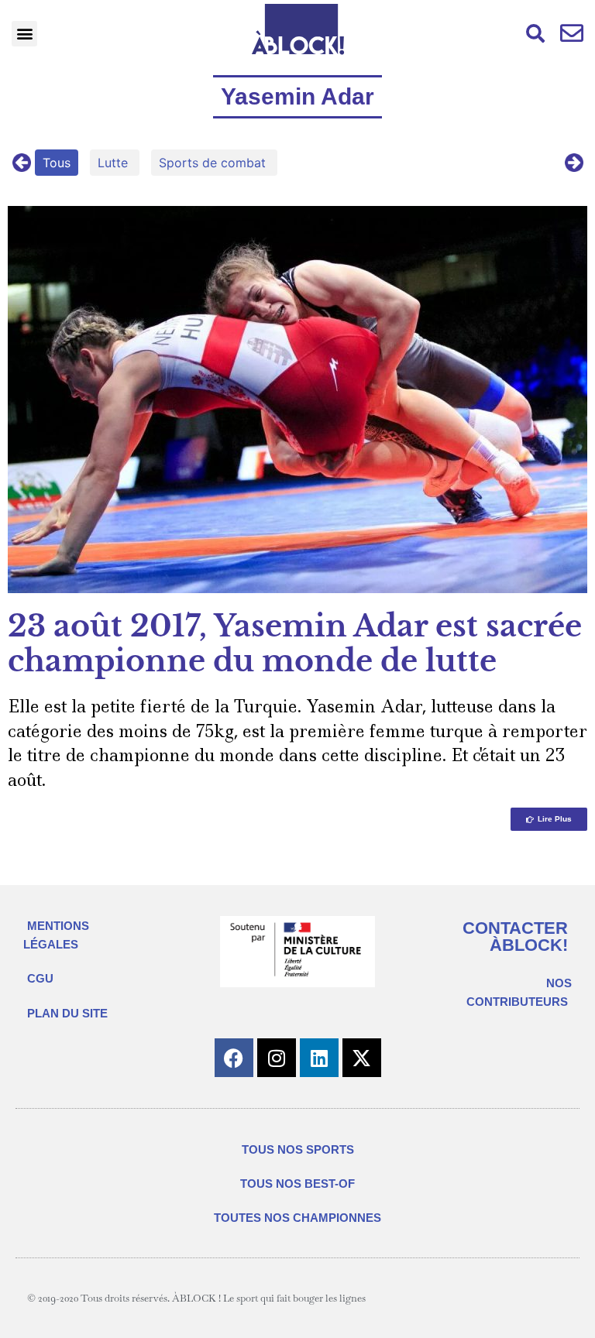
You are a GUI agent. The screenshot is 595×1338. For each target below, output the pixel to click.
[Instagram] (276, 1057)
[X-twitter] (361, 1057)
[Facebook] (234, 1057)
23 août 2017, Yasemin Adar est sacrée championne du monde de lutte (295, 644)
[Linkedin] (319, 1057)
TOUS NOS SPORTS (298, 1149)
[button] (24, 33)
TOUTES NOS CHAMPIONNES (297, 1217)
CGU (40, 978)
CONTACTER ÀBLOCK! (515, 936)
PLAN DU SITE (67, 1013)
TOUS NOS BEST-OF (297, 1183)
